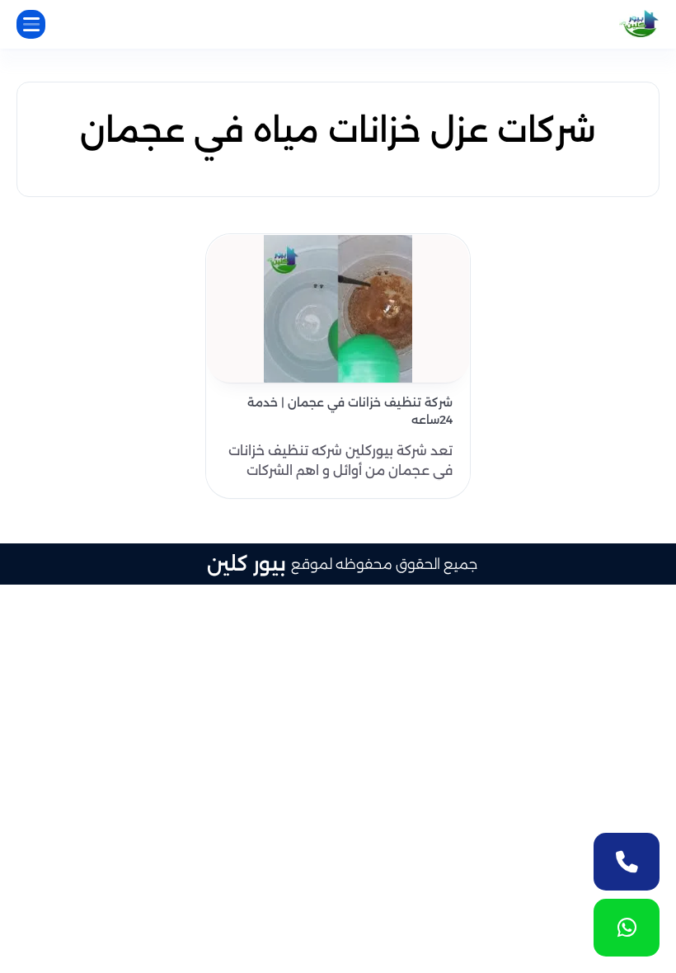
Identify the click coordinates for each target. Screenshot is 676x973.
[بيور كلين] (639, 24)
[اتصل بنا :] (627, 862)
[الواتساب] (627, 928)
